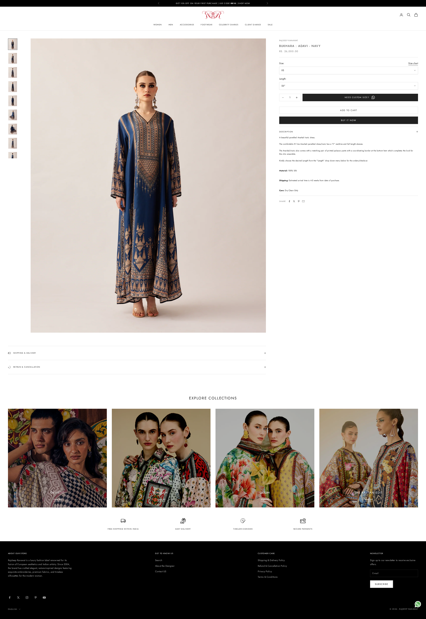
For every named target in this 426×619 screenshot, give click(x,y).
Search (158, 560)
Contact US (160, 571)
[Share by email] (303, 201)
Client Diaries (253, 24)
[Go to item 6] (12, 115)
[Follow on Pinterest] (35, 597)
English (12, 609)
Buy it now (348, 120)
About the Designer (165, 566)
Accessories (187, 24)
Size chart (413, 63)
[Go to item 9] (12, 157)
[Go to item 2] (12, 58)
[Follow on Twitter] (18, 597)
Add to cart (348, 110)
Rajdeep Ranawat (288, 40)
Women (157, 24)
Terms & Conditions (268, 577)
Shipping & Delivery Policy (271, 560)
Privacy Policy (265, 571)
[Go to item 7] (12, 129)
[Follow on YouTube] (44, 597)
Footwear (206, 24)
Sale (270, 24)
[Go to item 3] (12, 72)
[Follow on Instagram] (27, 597)
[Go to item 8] (12, 143)
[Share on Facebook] (289, 201)
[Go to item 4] (12, 86)
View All (57, 499)
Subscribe (381, 584)
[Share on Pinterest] (298, 201)
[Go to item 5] (12, 101)
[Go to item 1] (12, 44)
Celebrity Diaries (228, 24)
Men (171, 24)
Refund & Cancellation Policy (272, 566)
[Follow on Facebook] (9, 597)
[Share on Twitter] (294, 201)
